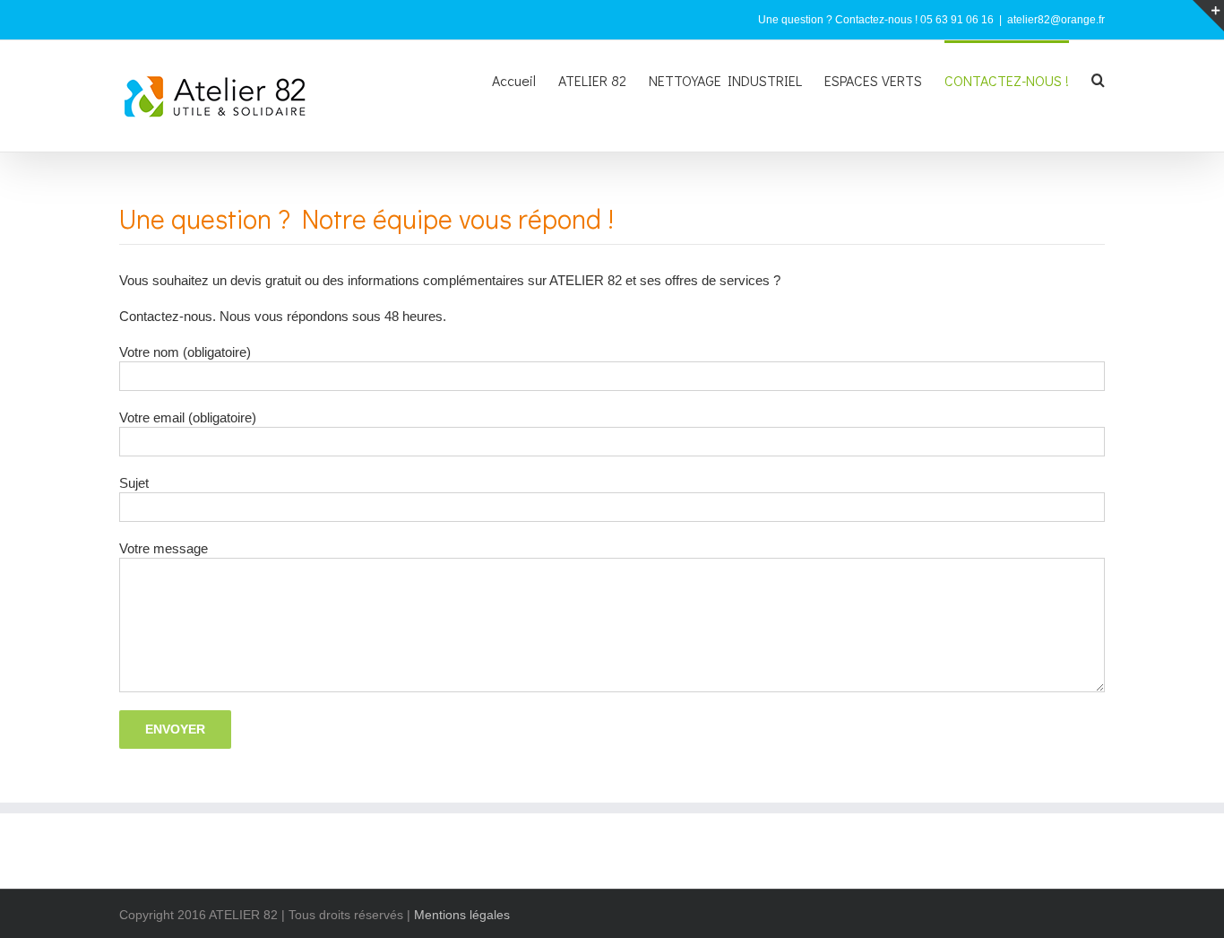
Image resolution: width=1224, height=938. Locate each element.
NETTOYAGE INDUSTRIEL (725, 80)
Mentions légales (462, 915)
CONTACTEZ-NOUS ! (1006, 80)
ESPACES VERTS (873, 80)
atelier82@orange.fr (1056, 19)
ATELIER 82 (592, 80)
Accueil (514, 80)
